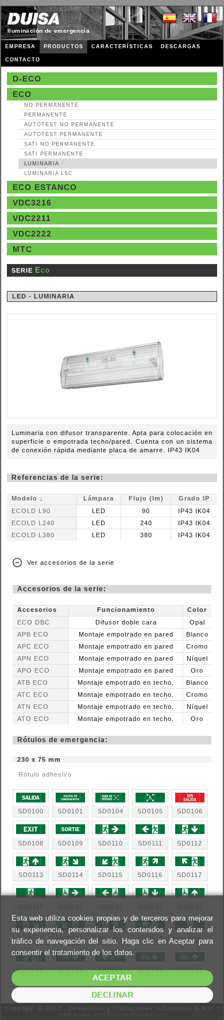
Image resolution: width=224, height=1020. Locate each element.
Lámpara (98, 498)
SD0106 (190, 811)
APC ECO (33, 646)
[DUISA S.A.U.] (33, 19)
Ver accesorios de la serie (70, 562)
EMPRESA (20, 46)
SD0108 (31, 843)
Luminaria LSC (48, 173)
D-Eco (27, 78)
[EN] (189, 18)
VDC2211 (32, 218)
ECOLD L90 (31, 510)
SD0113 (31, 874)
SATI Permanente (53, 154)
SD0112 (189, 843)
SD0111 (150, 843)
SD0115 (110, 874)
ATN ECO (33, 706)
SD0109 (70, 843)
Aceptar (112, 978)
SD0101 (70, 811)
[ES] (169, 18)
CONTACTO (22, 60)
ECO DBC (33, 622)
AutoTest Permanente (63, 134)
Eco (22, 94)
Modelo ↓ (27, 498)
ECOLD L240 (33, 522)
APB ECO (33, 634)
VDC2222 (32, 233)
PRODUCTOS (63, 46)
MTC (22, 249)
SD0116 (150, 874)
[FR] (210, 18)
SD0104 (110, 811)
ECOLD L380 (33, 535)
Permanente (45, 115)
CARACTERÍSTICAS (122, 46)
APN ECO (33, 658)
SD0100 (31, 811)
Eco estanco (45, 187)
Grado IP (194, 498)
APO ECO (33, 670)
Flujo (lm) (146, 498)
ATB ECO (32, 682)
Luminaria (41, 163)
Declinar (112, 995)
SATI (59, 144)
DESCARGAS (180, 46)
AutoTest (69, 124)
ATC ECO (33, 694)
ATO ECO (33, 718)
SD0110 (110, 843)
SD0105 (150, 811)
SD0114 (70, 874)
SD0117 (189, 874)
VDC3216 (32, 202)
